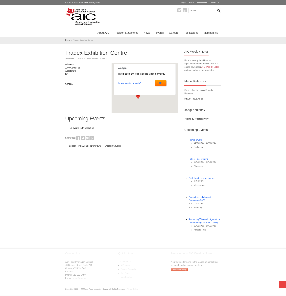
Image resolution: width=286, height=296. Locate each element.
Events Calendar (128, 269)
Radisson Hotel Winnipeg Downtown (84, 146)
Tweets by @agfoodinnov (196, 119)
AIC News (125, 265)
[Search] (219, 10)
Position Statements (126, 32)
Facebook (78, 138)
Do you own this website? (129, 83)
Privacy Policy (132, 289)
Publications (191, 32)
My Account (202, 2)
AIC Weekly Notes (210, 67)
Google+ (88, 138)
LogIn (183, 2)
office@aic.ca (94, 2)
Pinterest (92, 138)
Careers (173, 32)
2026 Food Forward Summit (202, 178)
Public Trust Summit (198, 159)
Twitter (179, 10)
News (146, 32)
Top (282, 284)
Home (191, 2)
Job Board (125, 273)
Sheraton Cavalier (113, 146)
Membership (211, 32)
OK (160, 83)
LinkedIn (185, 10)
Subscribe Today (179, 269)
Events (160, 32)
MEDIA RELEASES (193, 99)
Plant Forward (195, 140)
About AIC (103, 32)
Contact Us (214, 2)
